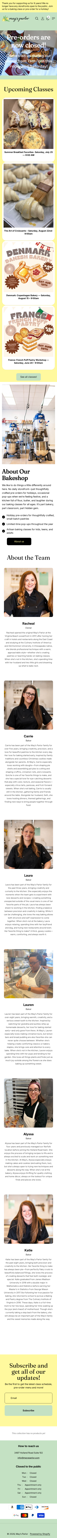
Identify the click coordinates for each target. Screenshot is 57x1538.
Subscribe (28, 1410)
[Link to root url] (18, 18)
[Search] (37, 18)
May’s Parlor (22, 1534)
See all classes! (28, 376)
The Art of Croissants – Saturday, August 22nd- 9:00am (28, 232)
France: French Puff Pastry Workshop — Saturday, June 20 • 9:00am (28, 361)
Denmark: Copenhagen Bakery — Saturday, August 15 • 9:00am (28, 297)
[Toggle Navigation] (53, 18)
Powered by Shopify (40, 1534)
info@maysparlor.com (29, 1457)
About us (19, 541)
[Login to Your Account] (42, 18)
